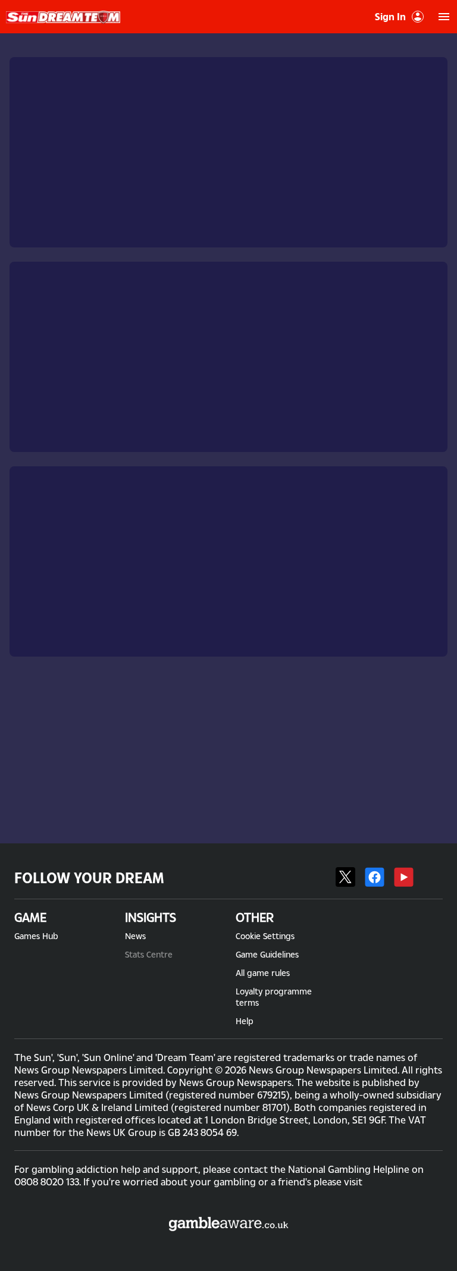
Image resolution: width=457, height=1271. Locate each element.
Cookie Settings (265, 936)
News (135, 936)
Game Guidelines (267, 954)
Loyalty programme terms (274, 997)
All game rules (263, 972)
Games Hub (36, 936)
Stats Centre (149, 954)
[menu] (444, 17)
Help (244, 1021)
